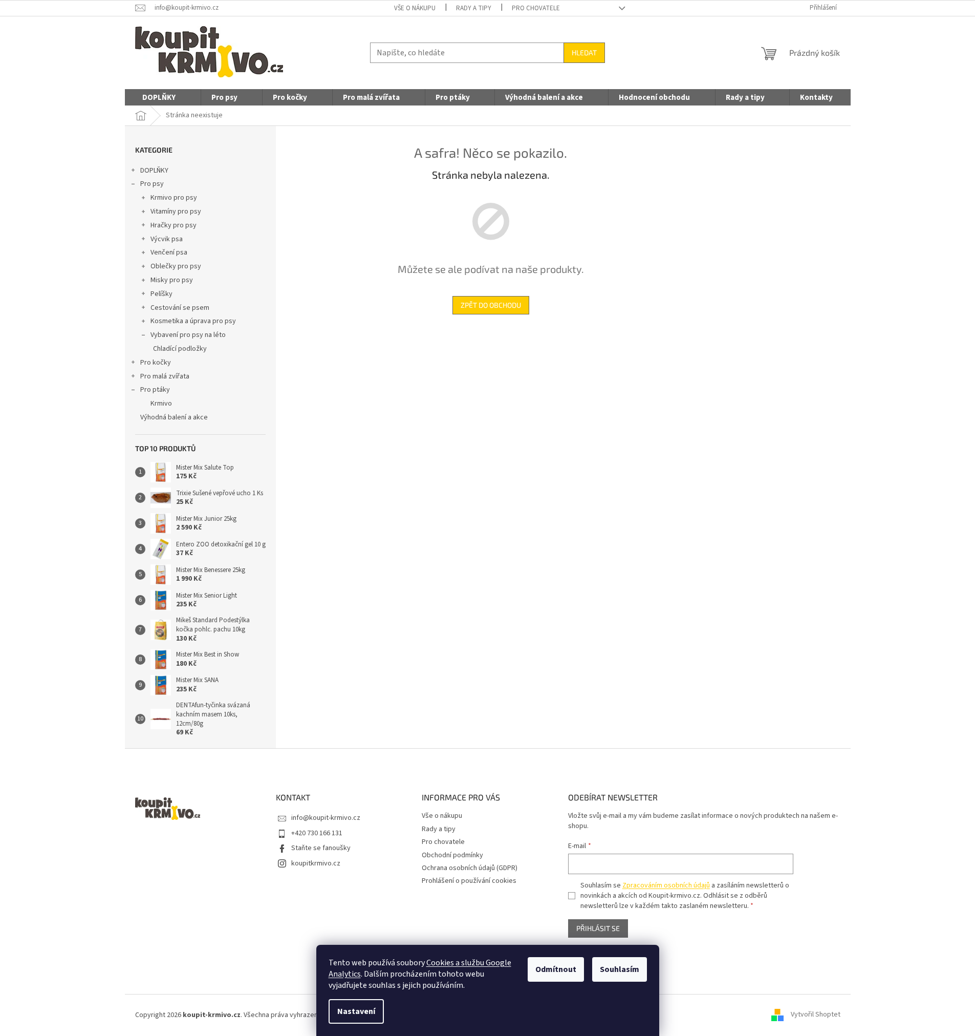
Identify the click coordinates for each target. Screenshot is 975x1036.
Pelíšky (161, 294)
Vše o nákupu (415, 8)
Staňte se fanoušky (321, 848)
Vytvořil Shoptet (815, 1015)
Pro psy (152, 184)
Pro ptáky (155, 390)
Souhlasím (619, 969)
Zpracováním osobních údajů (666, 885)
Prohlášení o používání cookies (469, 881)
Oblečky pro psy (175, 266)
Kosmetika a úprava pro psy (193, 321)
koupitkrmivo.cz (315, 863)
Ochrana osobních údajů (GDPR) (469, 868)
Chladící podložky (180, 349)
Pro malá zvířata (164, 376)
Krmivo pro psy (173, 198)
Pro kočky (155, 362)
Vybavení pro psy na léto (188, 335)
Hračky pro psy (173, 225)
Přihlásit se (598, 928)
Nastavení (356, 1011)
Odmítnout (555, 969)
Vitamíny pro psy (175, 211)
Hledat (584, 52)
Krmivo (161, 403)
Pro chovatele (536, 8)
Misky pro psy (171, 280)
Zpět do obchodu (491, 305)
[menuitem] (159, 98)
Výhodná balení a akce (174, 417)
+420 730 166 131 (316, 833)
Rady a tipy (473, 8)
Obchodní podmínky (452, 855)
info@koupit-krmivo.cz (325, 818)
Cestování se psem (179, 308)
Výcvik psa (166, 239)
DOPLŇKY (154, 170)
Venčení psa (168, 252)
